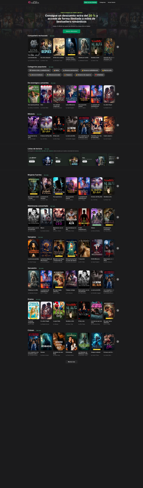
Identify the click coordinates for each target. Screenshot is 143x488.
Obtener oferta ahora (71, 31)
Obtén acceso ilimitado (90, 2)
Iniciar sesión (111, 2)
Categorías (103, 2)
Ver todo (52, 35)
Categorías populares (37, 67)
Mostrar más (71, 361)
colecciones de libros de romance (44, 151)
